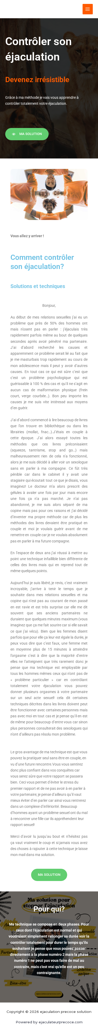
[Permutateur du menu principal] (88, 9)
